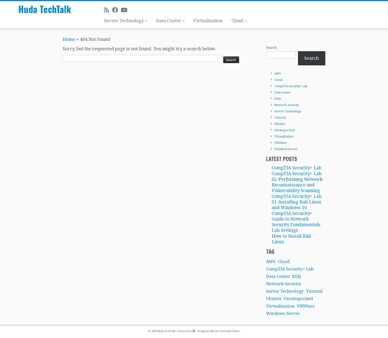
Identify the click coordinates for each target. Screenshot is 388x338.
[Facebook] (116, 10)
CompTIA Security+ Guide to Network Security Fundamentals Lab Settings (296, 222)
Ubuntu (279, 124)
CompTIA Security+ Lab (290, 86)
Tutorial (280, 117)
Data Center (169, 20)
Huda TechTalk (44, 9)
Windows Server (286, 149)
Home (69, 39)
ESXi (277, 98)
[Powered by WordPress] (193, 330)
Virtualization (208, 20)
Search (271, 47)
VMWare (280, 142)
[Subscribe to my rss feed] (108, 10)
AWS (277, 73)
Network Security (286, 105)
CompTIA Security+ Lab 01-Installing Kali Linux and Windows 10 (297, 202)
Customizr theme (230, 331)
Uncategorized (284, 130)
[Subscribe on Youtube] (125, 10)
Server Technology (124, 20)
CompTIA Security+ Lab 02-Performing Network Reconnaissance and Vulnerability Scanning (297, 182)
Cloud (238, 20)
